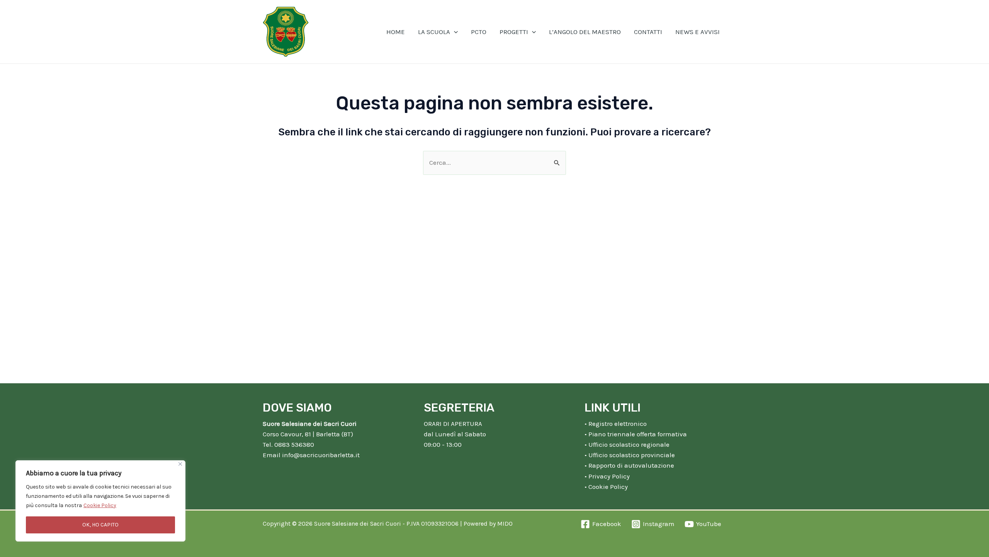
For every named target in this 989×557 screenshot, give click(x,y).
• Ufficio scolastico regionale (627, 444)
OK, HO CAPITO (100, 524)
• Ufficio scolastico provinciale (630, 455)
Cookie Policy (99, 505)
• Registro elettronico (616, 423)
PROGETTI (514, 32)
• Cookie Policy (606, 486)
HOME (395, 32)
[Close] (180, 464)
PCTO (478, 32)
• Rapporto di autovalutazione (629, 465)
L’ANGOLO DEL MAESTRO (585, 32)
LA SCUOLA (434, 32)
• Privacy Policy (607, 476)
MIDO (505, 523)
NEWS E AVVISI (697, 32)
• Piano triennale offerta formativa (636, 434)
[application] (454, 32)
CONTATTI (648, 32)
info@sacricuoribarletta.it (321, 455)
